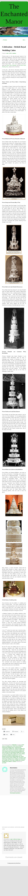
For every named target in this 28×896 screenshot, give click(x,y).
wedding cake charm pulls (9, 760)
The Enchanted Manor (14, 14)
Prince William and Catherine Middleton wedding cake (13, 754)
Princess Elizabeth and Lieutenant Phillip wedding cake (12, 755)
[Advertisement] (14, 811)
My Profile (16, 35)
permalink (4, 762)
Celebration (14, 744)
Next (24, 40)
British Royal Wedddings (18, 746)
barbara (14, 53)
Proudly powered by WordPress (14, 863)
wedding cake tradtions (7, 761)
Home (11, 35)
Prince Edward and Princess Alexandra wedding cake (13, 751)
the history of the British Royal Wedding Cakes (14, 758)
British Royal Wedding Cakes (8, 747)
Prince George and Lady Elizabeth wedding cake (12, 752)
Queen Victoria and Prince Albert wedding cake (13, 757)
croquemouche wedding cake (8, 748)
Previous (4, 40)
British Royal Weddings (11, 65)
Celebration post (18, 747)
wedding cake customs (19, 760)
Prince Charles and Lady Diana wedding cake (15, 750)
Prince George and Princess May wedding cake (13, 753)
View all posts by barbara (15, 793)
